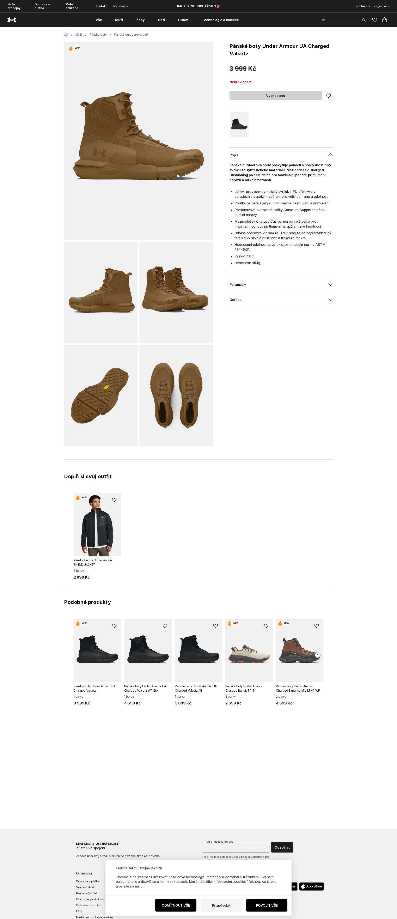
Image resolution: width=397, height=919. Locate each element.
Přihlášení (362, 6)
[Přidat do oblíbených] (114, 500)
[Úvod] (66, 34)
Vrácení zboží (85, 887)
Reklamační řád (86, 893)
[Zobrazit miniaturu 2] (176, 292)
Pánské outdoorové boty (131, 34)
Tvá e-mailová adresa (219, 841)
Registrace (382, 6)
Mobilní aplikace (72, 6)
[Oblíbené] (374, 19)
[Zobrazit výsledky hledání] (364, 20)
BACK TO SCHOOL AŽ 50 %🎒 (198, 6)
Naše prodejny (13, 6)
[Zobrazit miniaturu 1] (101, 292)
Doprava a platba (42, 6)
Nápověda (120, 6)
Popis (234, 155)
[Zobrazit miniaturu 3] (101, 395)
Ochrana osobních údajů (92, 905)
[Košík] (384, 19)
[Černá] (239, 124)
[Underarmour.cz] (11, 20)
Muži (78, 34)
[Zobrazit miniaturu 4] (176, 395)
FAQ (79, 911)
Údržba (235, 299)
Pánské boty (98, 34)
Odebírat (282, 847)
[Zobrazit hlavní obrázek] (138, 141)
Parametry (238, 284)
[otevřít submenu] (105, 20)
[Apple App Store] (311, 886)
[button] (328, 95)
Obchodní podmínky (90, 899)
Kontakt (101, 6)
